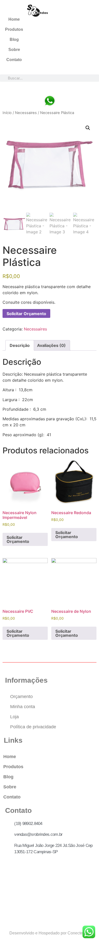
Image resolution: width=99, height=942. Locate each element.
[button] (87, 127)
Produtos (14, 29)
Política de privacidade (33, 726)
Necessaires (26, 112)
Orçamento (21, 696)
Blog (14, 39)
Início (7, 112)
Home (14, 19)
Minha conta (22, 706)
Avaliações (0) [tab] (51, 345)
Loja (14, 716)
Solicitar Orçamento (26, 313)
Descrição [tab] (20, 345)
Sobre (14, 49)
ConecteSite (79, 933)
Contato (14, 60)
